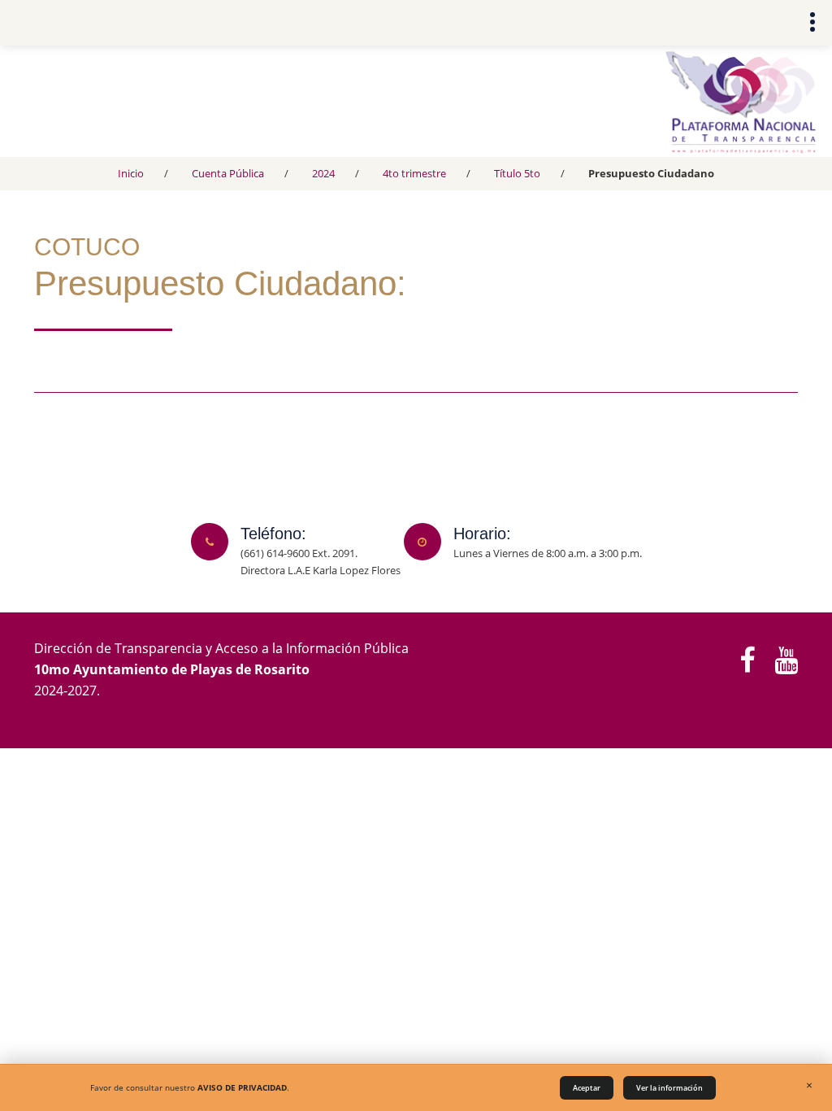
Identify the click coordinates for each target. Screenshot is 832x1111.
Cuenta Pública (228, 173)
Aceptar (586, 1088)
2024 (323, 173)
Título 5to (517, 173)
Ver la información (669, 1088)
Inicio (131, 173)
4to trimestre (414, 173)
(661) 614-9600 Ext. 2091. (299, 553)
